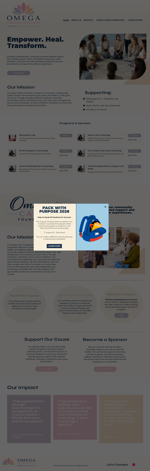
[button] (105, 206)
